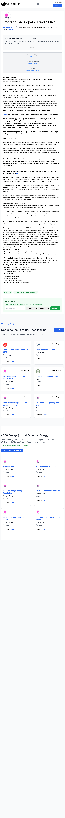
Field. (18, 173)
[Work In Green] (10, 4)
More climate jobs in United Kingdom (25, 292)
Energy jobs (7, 292)
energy (11, 29)
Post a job (57, 5)
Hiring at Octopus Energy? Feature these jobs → (15, 445)
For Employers (58, 2)
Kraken (5, 114)
